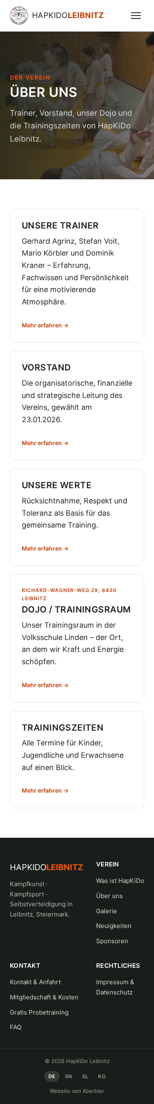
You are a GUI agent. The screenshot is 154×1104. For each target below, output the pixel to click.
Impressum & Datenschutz (115, 987)
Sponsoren (112, 941)
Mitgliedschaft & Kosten (44, 997)
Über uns (109, 896)
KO (102, 1076)
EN (68, 1076)
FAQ (15, 1027)
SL (85, 1076)
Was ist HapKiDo (120, 881)
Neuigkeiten (113, 926)
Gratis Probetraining (39, 1012)
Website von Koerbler (77, 1091)
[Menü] (136, 15)
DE (51, 1076)
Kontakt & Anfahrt (35, 982)
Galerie (106, 911)
